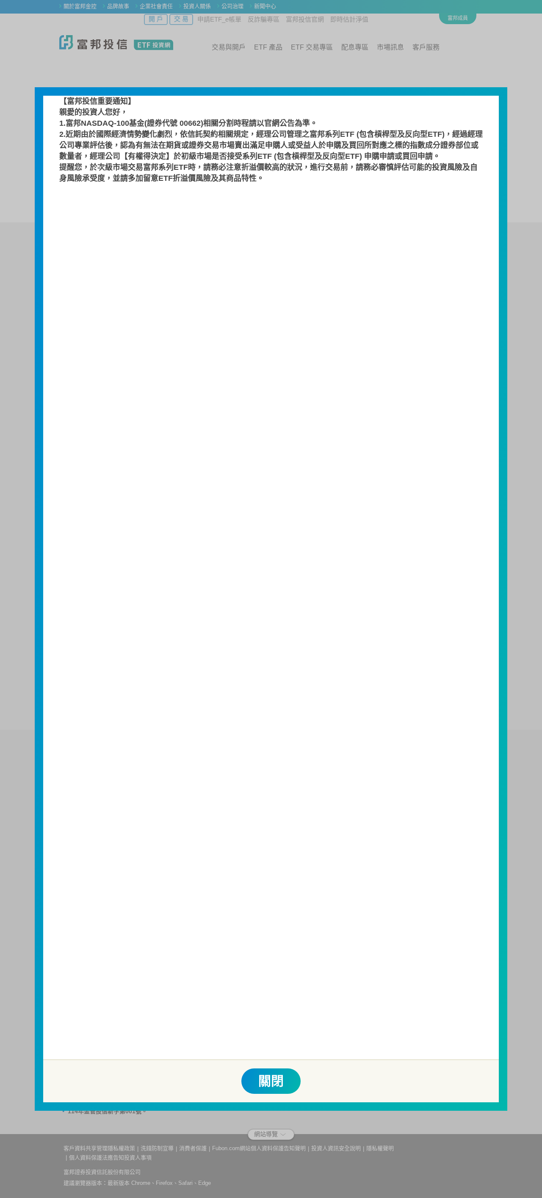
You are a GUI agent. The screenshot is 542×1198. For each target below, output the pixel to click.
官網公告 (279, 123)
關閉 (271, 1081)
